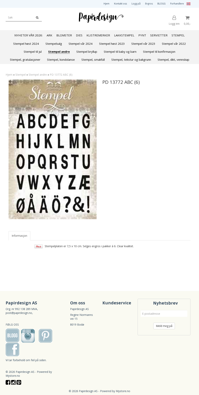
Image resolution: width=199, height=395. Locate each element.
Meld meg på (164, 326)
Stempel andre (38, 74)
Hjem (106, 3)
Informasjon (19, 235)
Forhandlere (177, 3)
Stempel (20, 74)
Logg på (136, 3)
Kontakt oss (120, 3)
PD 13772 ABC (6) (61, 74)
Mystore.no (13, 375)
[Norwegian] (187, 3)
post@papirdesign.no (19, 313)
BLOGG (161, 3)
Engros (149, 3)
